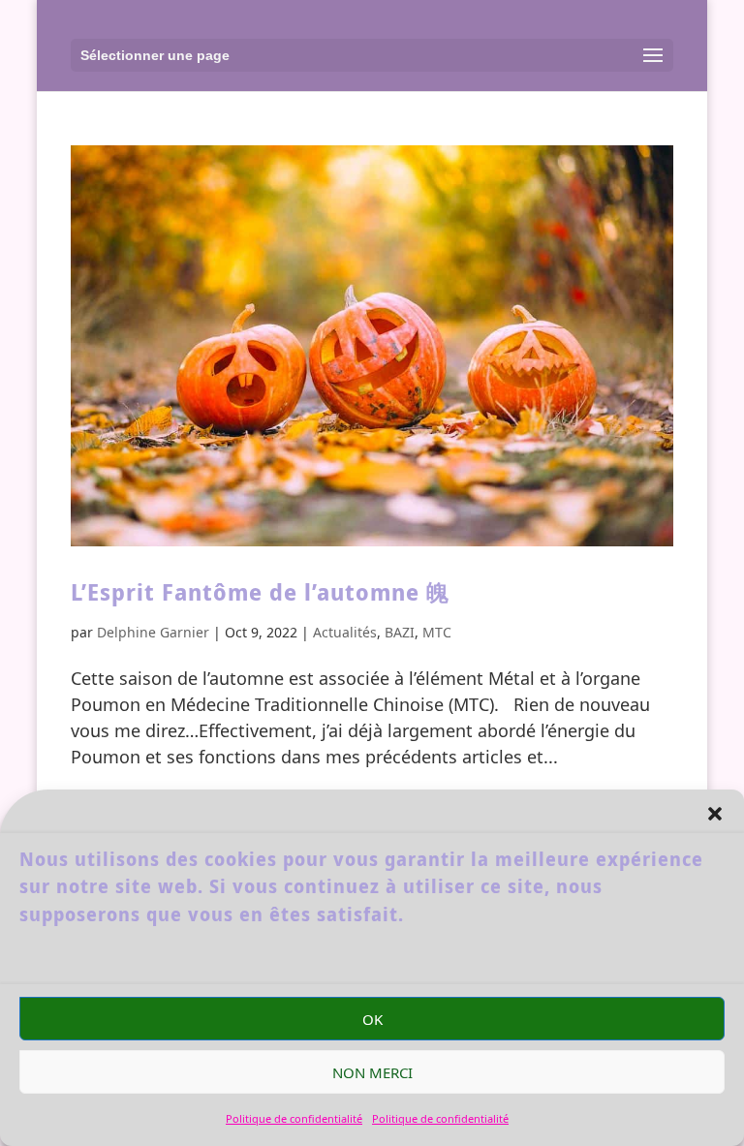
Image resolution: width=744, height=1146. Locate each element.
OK (372, 1019)
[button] (715, 813)
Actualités (345, 632)
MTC (436, 632)
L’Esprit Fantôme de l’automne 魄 (260, 591)
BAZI (400, 632)
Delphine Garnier (153, 632)
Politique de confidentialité (294, 1118)
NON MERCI (372, 1072)
